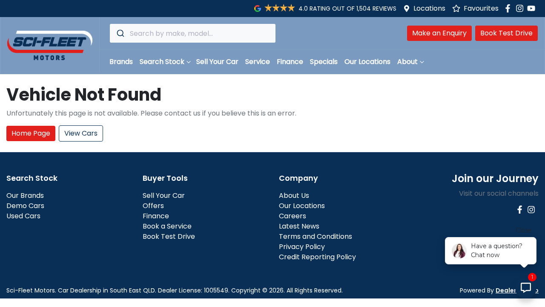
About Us (294, 195)
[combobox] (192, 33)
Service (257, 62)
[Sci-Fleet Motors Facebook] (509, 8)
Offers (153, 206)
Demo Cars (25, 206)
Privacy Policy (302, 247)
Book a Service (167, 226)
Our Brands (25, 195)
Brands (121, 62)
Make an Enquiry (439, 33)
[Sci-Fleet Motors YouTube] (533, 8)
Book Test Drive (506, 33)
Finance (290, 62)
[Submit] (120, 33)
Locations (429, 8)
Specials (324, 62)
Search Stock (162, 62)
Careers (292, 216)
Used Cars (23, 216)
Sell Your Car (217, 62)
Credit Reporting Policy (317, 257)
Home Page (30, 133)
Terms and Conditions (315, 236)
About (407, 62)
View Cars (81, 133)
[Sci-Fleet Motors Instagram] (521, 8)
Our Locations (367, 62)
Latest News (299, 226)
